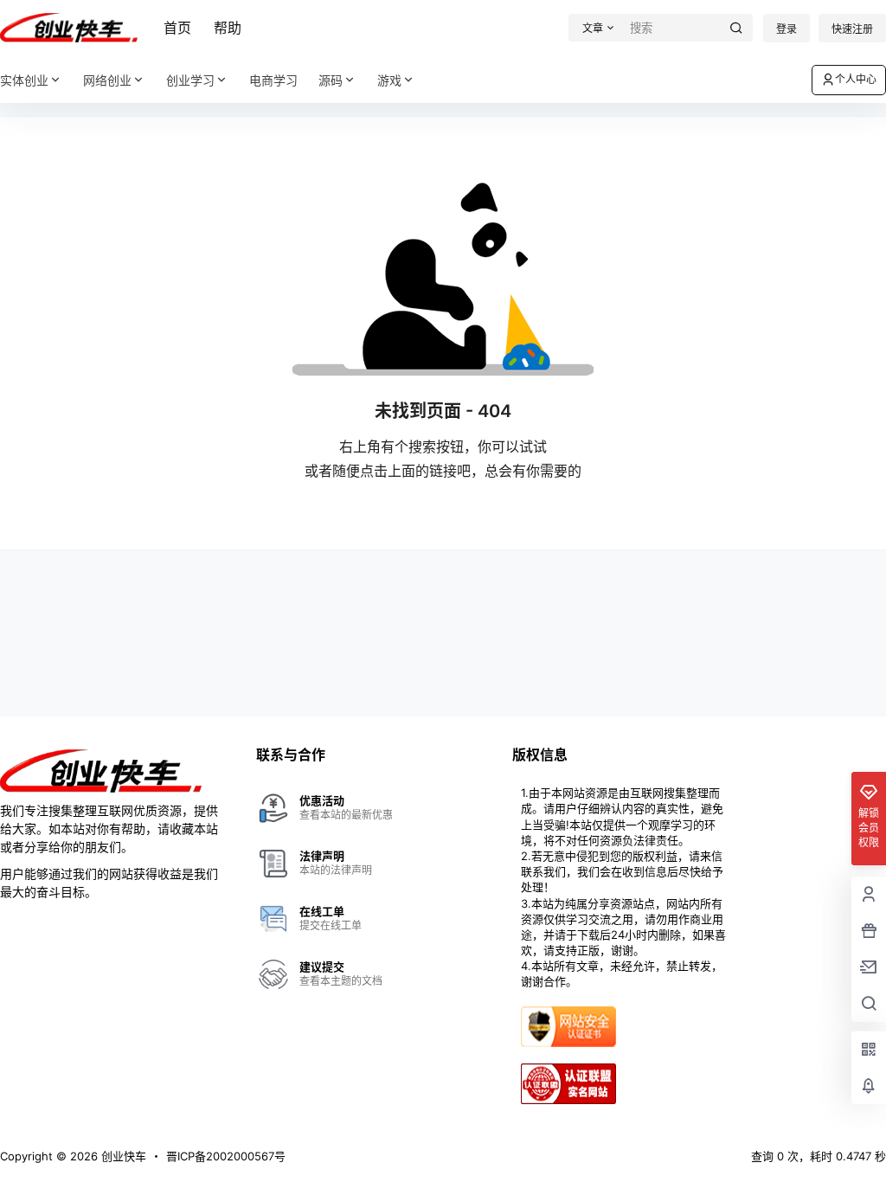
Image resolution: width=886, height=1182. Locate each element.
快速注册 (852, 28)
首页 (177, 27)
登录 (786, 28)
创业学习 (190, 80)
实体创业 (24, 80)
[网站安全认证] (568, 1013)
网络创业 (107, 80)
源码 (330, 80)
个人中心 (855, 79)
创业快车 (122, 1156)
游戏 (389, 80)
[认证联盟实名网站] (568, 1070)
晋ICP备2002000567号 (226, 1156)
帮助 (227, 27)
